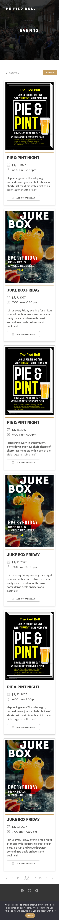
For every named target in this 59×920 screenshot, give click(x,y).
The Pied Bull (19, 8)
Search (50, 72)
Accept (30, 915)
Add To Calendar (25, 198)
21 (35, 878)
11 (18, 878)
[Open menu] (54, 8)
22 (40, 878)
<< (7, 878)
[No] (55, 910)
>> (52, 878)
